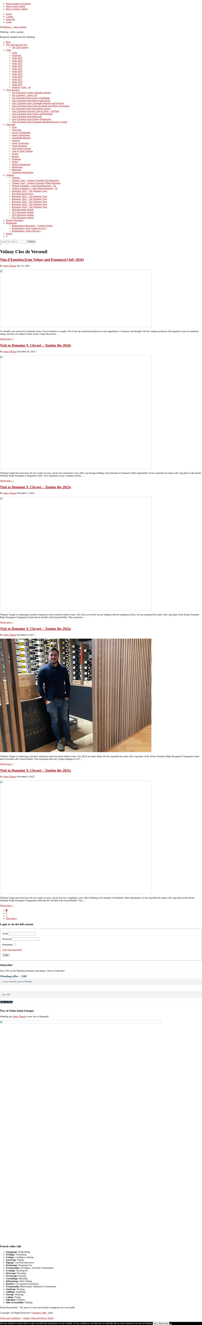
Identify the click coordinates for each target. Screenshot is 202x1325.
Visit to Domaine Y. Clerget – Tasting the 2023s (35, 487)
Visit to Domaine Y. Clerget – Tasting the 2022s (35, 629)
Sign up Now (6, 1002)
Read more (163, 1323)
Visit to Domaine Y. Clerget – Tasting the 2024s (35, 345)
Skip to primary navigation (18, 3)
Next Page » (11, 918)
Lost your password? (12, 949)
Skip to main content (15, 6)
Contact (9, 16)
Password (6, 939)
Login (9, 22)
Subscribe (10, 19)
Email (5, 933)
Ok (155, 1323)
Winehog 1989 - (40, 1313)
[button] (7, 236)
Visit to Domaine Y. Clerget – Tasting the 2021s (35, 770)
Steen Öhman (19, 1016)
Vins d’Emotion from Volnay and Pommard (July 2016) (42, 259)
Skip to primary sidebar (17, 9)
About (9, 14)
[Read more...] (6, 339)
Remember (7, 944)
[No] (170, 1324)
